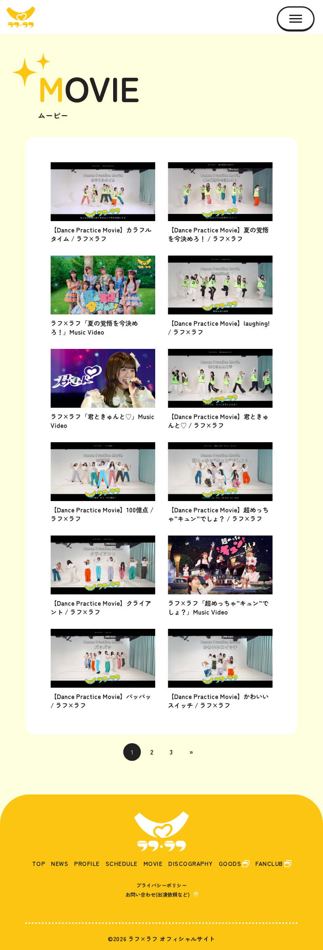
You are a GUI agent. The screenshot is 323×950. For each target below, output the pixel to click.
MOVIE (153, 864)
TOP (38, 864)
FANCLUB (269, 864)
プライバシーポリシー (161, 885)
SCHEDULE (122, 864)
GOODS (230, 864)
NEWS (59, 864)
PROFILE (87, 864)
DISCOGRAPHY (190, 864)
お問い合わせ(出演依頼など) (157, 894)
